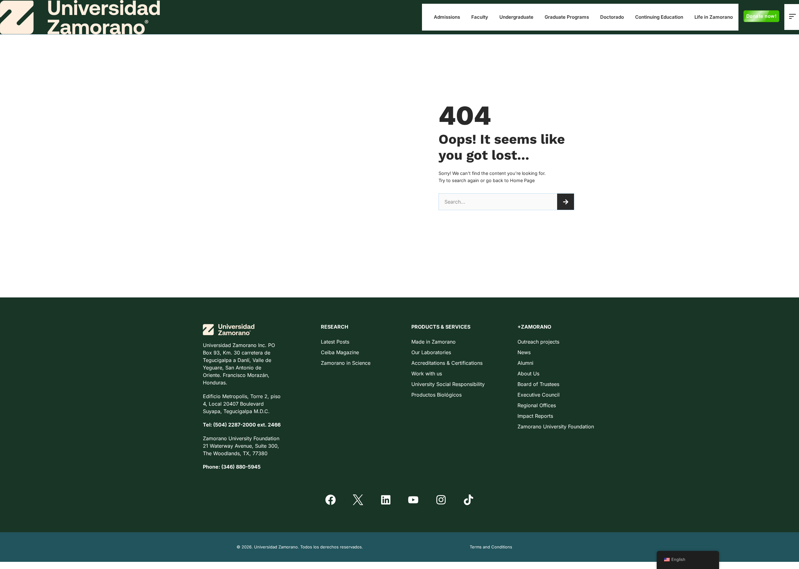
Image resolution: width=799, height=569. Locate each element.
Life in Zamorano (713, 17)
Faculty (479, 17)
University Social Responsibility (448, 384)
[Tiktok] (468, 500)
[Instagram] (440, 500)
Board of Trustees (538, 384)
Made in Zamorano (433, 342)
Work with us (426, 373)
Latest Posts (335, 342)
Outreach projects (538, 342)
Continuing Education (659, 17)
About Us (528, 373)
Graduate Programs (567, 17)
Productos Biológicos (436, 395)
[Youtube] (413, 500)
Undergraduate (516, 17)
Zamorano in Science (345, 363)
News (524, 352)
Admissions (447, 17)
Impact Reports (535, 416)
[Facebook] (330, 500)
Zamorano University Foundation (555, 426)
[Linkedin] (386, 500)
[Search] (565, 202)
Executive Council (538, 395)
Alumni (525, 363)
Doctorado (612, 17)
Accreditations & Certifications (447, 363)
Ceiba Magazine (340, 352)
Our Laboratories (431, 352)
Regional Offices (536, 405)
